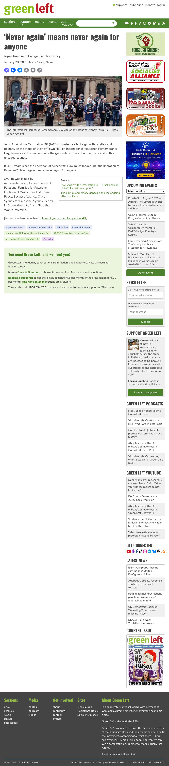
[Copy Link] (39, 70)
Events (52, 21)
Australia (48, 239)
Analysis (9, 711)
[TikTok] (140, 551)
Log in (161, 5)
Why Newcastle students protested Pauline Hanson (143, 534)
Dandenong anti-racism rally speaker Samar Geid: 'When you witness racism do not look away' (145, 485)
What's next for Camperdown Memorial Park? (142, 228)
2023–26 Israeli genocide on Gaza (71, 233)
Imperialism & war (14, 227)
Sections (10, 21)
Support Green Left (143, 333)
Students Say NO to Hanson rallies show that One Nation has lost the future (145, 522)
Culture (8, 719)
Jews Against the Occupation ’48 (64, 218)
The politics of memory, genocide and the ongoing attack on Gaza (90, 194)
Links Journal (85, 707)
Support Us (25, 23)
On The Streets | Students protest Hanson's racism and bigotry (145, 433)
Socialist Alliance (87, 715)
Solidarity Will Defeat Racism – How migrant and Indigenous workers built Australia (144, 259)
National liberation (81, 227)
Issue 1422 (36, 62)
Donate (150, 5)
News (49, 62)
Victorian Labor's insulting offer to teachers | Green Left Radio (145, 460)
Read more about (119, 754)
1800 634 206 (37, 287)
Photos (33, 707)
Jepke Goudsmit (15, 56)
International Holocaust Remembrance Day (27, 233)
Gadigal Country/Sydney (44, 56)
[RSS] (163, 551)
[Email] (33, 70)
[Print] (26, 70)
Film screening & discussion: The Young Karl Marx (145, 242)
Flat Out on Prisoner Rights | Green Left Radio (145, 412)
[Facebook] (13, 70)
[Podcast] (133, 551)
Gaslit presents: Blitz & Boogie (142, 216)
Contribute (59, 711)
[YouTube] (128, 551)
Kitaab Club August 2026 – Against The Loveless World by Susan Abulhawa (145, 202)
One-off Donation (28, 272)
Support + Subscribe (129, 5)
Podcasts (34, 711)
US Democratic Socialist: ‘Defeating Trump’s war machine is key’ (142, 609)
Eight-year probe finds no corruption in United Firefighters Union (143, 570)
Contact (57, 715)
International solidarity (40, 227)
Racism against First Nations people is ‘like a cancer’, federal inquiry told (145, 596)
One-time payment (34, 282)
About (56, 707)
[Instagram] (145, 551)
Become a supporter (20, 278)
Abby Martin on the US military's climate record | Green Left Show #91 (143, 446)
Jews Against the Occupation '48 (22, 239)
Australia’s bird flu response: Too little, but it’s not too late (145, 583)
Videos (32, 715)
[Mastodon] (6, 70)
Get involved (67, 23)
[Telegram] (149, 551)
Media (39, 21)
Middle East (62, 227)
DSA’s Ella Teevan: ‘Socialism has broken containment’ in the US (141, 622)
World (7, 715)
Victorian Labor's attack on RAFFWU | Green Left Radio (145, 422)
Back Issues (11, 723)
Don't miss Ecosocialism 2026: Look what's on (142, 498)
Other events (145, 273)
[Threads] (159, 551)
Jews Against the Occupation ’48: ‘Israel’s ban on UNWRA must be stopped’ (89, 186)
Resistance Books (88, 711)
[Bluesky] (19, 70)
